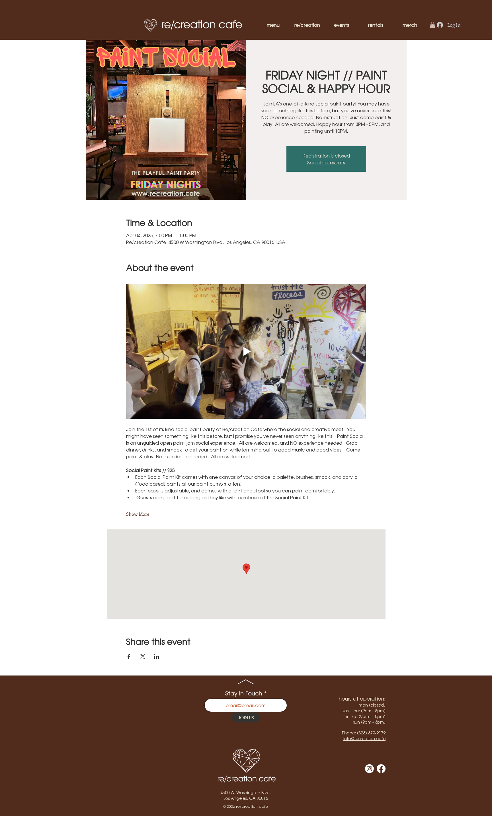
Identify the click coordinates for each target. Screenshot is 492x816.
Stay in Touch (243, 693)
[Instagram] (369, 768)
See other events (326, 162)
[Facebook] (381, 768)
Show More (137, 514)
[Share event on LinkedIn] (156, 656)
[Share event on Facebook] (129, 656)
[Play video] (246, 351)
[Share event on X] (142, 656)
